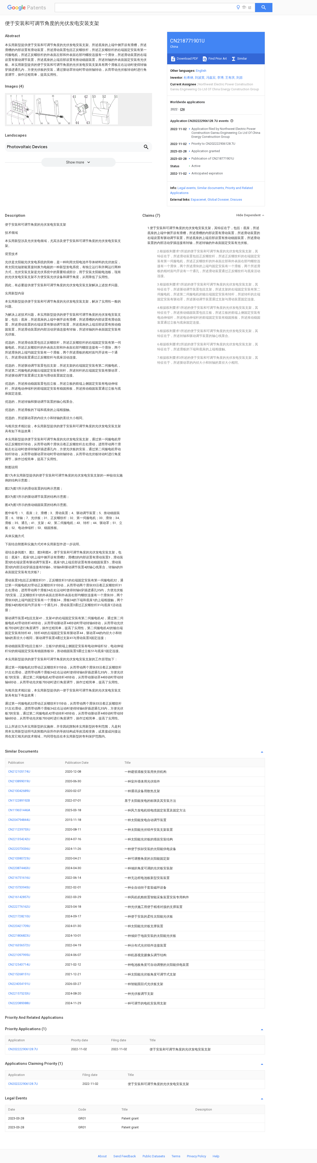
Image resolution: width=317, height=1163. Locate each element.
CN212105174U (19, 771)
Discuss (236, 199)
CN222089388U (19, 1003)
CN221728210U (19, 916)
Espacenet (198, 199)
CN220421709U (19, 926)
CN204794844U (19, 820)
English (201, 70)
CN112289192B (19, 800)
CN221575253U (19, 993)
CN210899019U (19, 781)
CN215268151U (19, 974)
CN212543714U (19, 964)
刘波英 (200, 77)
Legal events (187, 188)
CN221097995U (19, 955)
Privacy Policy (196, 1156)
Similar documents (210, 188)
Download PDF (187, 58)
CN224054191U (19, 984)
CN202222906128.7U (23, 1049)
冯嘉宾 (211, 77)
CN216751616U (19, 877)
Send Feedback (124, 1156)
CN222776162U (19, 906)
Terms (176, 1156)
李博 (220, 77)
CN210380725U (19, 858)
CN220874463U (19, 868)
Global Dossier (218, 199)
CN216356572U (19, 945)
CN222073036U (19, 849)
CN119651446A (19, 810)
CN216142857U (19, 897)
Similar (242, 58)
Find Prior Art (217, 58)
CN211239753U (19, 829)
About (102, 1156)
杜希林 (188, 77)
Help (216, 1156)
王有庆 (230, 77)
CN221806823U (19, 935)
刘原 (239, 77)
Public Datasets (154, 1156)
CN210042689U (19, 791)
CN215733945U (19, 887)
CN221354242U (19, 839)
